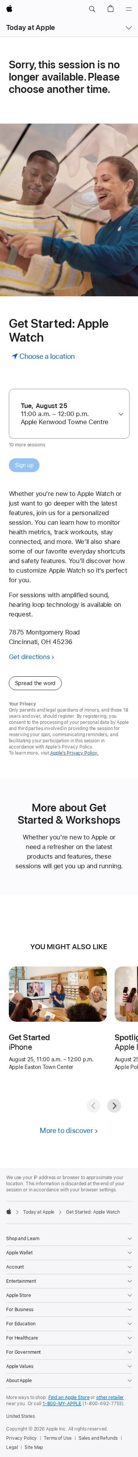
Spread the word (35, 683)
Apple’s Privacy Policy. (74, 753)
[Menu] (129, 9)
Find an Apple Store (69, 1397)
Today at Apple (30, 27)
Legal (12, 1447)
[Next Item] (114, 1106)
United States (20, 1416)
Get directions (29, 657)
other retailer (110, 1397)
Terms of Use (58, 1438)
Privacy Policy (21, 1438)
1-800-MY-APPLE (62, 1403)
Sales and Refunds (98, 1438)
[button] (92, 9)
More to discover (66, 1130)
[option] (66, 414)
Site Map (34, 1447)
